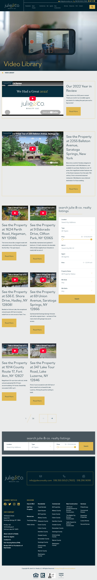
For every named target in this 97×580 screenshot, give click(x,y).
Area (62, 262)
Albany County (42, 517)
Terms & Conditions (69, 568)
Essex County (42, 524)
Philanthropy (84, 507)
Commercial (42, 6)
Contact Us (7, 539)
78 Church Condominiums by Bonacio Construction (71, 509)
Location (64, 219)
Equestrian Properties (84, 516)
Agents (51, 6)
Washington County (41, 555)
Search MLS (30, 504)
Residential (28, 6)
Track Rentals (42, 507)
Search (77, 299)
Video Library (31, 524)
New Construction (57, 7)
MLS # (63, 245)
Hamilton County (43, 531)
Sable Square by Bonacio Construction (71, 523)
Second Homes (85, 524)
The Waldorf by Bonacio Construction (70, 517)
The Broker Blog (31, 520)
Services (66, 6)
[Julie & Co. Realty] (3, 72)
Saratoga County (43, 542)
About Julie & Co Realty (11, 534)
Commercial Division (84, 511)
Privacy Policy (59, 568)
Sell (47, 6)
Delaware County (43, 521)
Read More (73, 111)
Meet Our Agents (9, 537)
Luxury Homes (85, 520)
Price (63, 237)
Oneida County (42, 535)
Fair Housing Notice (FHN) (12, 542)
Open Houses (33, 7)
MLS (77, 6)
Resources (71, 6)
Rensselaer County (43, 539)
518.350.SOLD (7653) (81, 1)
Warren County (42, 551)
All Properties (42, 514)
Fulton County (42, 528)
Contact (81, 6)
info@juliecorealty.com (66, 1)
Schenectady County (42, 546)
